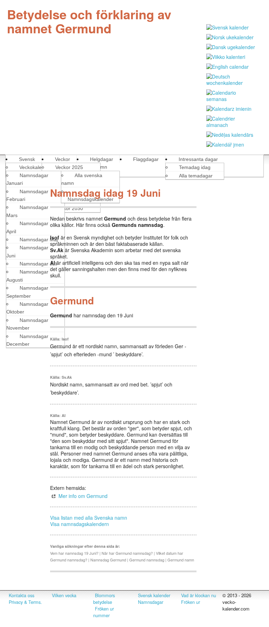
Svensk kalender (154, 595)
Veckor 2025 (69, 167)
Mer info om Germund (83, 495)
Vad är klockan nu (198, 595)
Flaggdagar (146, 159)
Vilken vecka (64, 595)
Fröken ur (190, 602)
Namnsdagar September (27, 291)
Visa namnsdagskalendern (79, 523)
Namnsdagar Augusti (27, 275)
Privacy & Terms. (25, 602)
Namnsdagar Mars (27, 211)
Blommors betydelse (104, 598)
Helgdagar (101, 159)
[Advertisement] (232, 289)
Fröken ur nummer (103, 612)
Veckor (62, 159)
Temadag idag (195, 167)
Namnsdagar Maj (39, 239)
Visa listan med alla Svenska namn (88, 517)
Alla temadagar (196, 175)
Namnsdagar (150, 602)
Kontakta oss (21, 595)
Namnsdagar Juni (27, 251)
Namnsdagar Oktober (27, 308)
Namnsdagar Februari (27, 195)
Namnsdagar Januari (27, 179)
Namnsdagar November (27, 324)
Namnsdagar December (27, 340)
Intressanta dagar (198, 159)
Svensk (27, 159)
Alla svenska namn (81, 179)
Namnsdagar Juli (38, 264)
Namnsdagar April (27, 227)
